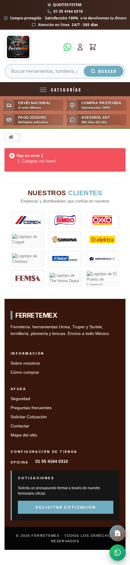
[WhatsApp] (67, 47)
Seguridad (20, 398)
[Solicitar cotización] (117, 533)
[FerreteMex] (32, 47)
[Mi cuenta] (80, 47)
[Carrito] (93, 47)
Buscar (107, 71)
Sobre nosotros (25, 363)
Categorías (66, 90)
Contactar (20, 426)
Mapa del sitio (24, 435)
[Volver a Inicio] (11, 137)
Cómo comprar (25, 372)
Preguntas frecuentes (31, 408)
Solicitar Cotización (29, 417)
